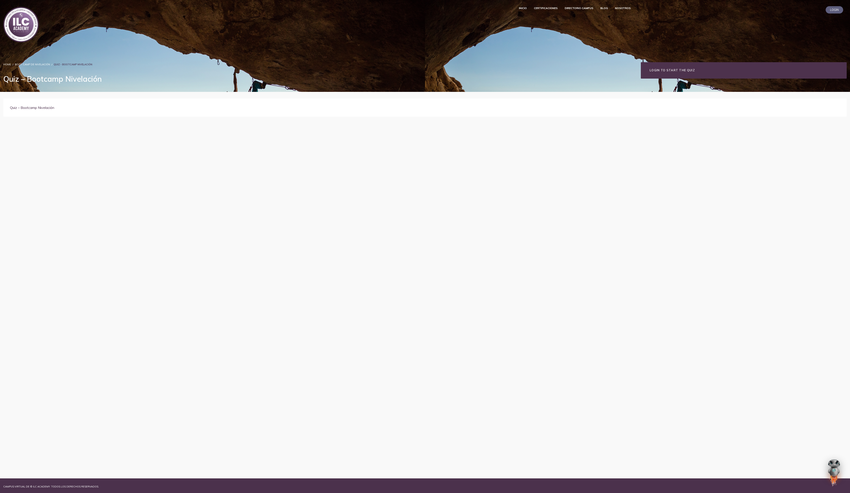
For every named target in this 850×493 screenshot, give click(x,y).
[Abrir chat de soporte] (834, 473)
